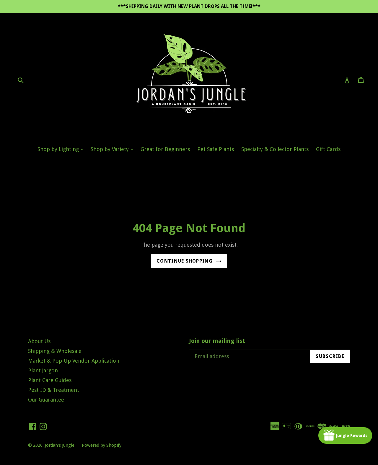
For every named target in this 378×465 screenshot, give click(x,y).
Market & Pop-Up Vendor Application (73, 361)
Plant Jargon (43, 370)
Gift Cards (328, 149)
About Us (39, 341)
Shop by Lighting (62, 149)
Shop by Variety (113, 149)
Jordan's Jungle (59, 445)
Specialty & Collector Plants (275, 149)
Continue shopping (185, 261)
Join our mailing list (217, 340)
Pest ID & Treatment (53, 390)
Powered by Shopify (101, 445)
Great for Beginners (165, 149)
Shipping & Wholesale (55, 351)
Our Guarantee (46, 400)
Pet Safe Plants (215, 149)
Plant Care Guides (49, 380)
